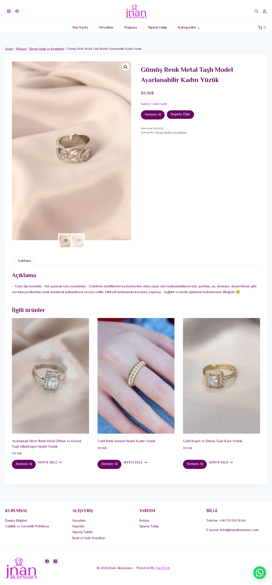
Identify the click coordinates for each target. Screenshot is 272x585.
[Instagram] (8, 11)
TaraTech (163, 568)
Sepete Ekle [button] (47, 462)
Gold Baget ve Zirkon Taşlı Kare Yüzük (212, 441)
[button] (125, 67)
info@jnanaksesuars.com (239, 530)
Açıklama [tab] (24, 260)
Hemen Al (153, 115)
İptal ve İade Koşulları (88, 538)
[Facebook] (17, 11)
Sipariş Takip (149, 526)
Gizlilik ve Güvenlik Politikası (27, 526)
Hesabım (106, 27)
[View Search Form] (256, 11)
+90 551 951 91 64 (232, 521)
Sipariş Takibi (82, 532)
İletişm (144, 521)
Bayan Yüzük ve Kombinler (171, 133)
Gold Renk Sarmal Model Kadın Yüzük (127, 441)
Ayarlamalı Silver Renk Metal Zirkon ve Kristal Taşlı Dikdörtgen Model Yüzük (46, 444)
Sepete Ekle (180, 115)
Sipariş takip (157, 27)
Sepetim (78, 526)
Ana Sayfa (80, 27)
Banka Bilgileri (16, 521)
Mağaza (130, 27)
